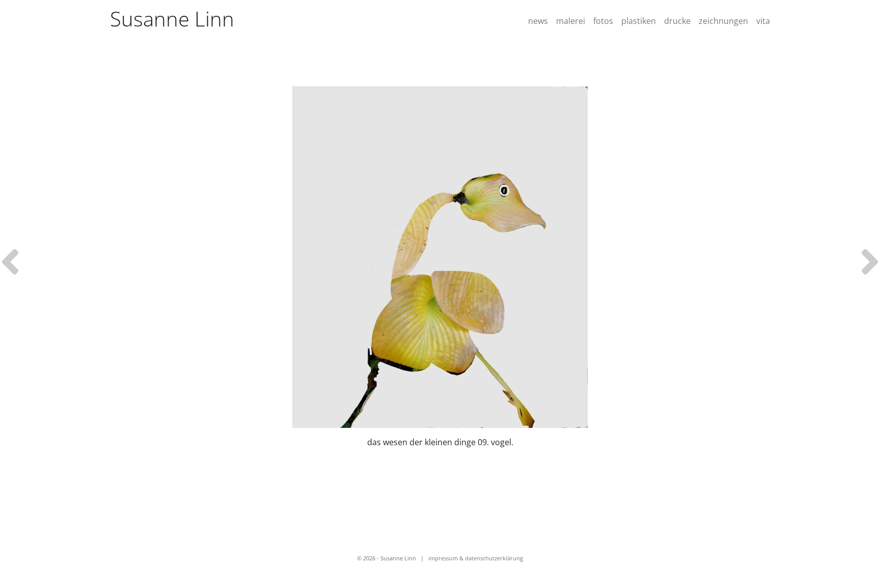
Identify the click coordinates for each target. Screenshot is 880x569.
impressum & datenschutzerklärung (475, 558)
